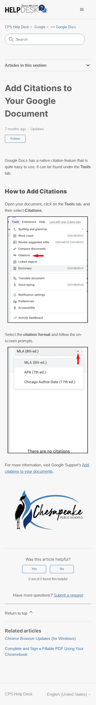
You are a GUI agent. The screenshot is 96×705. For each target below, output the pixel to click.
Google (39, 27)
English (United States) (67, 694)
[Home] (27, 9)
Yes (34, 569)
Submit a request (68, 595)
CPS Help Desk (17, 27)
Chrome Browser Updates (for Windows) (40, 638)
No (62, 569)
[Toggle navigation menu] (81, 9)
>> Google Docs (63, 27)
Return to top (16, 613)
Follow (15, 139)
